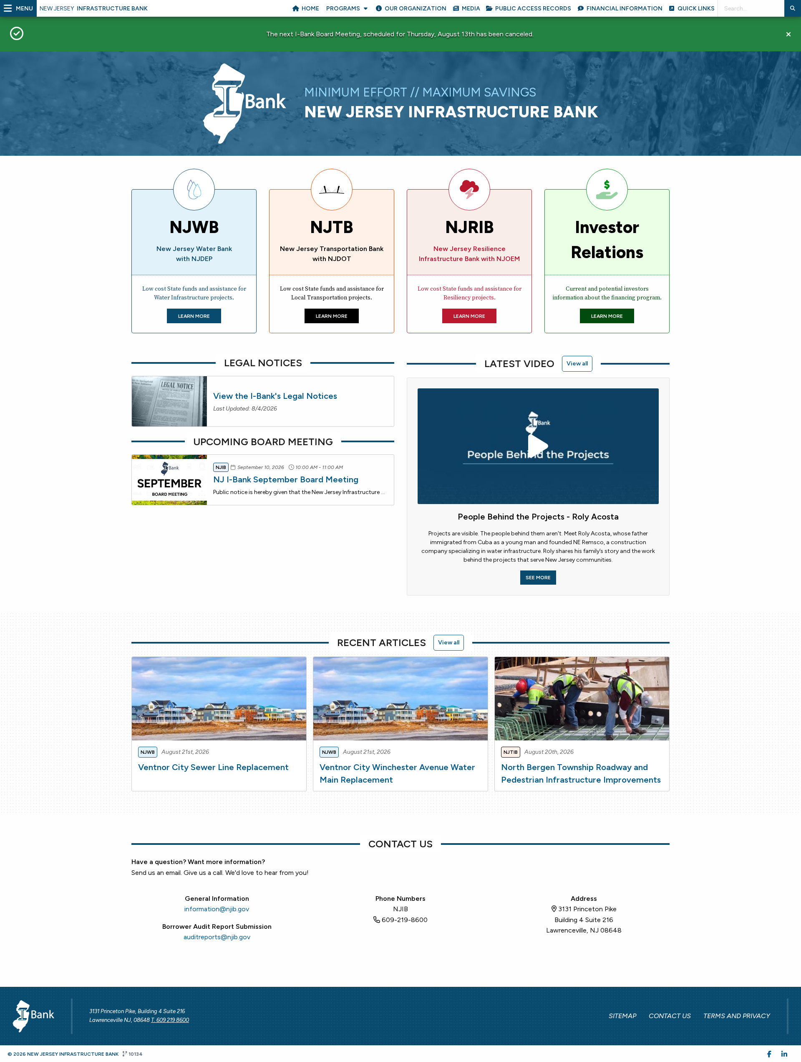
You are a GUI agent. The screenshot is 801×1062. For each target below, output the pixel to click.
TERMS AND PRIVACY (736, 1016)
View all (577, 363)
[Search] (792, 8)
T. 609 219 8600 (170, 1020)
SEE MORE (538, 577)
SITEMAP (622, 1016)
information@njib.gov (216, 909)
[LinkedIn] (784, 1053)
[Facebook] (769, 1053)
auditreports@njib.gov (217, 937)
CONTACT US (670, 1016)
